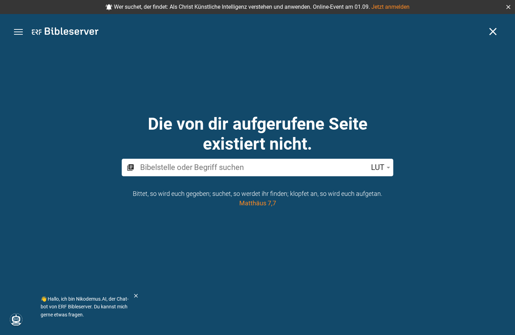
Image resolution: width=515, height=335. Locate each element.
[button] (508, 7)
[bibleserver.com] (65, 32)
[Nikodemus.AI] (16, 319)
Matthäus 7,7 (257, 203)
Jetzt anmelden (390, 7)
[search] (252, 167)
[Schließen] (493, 31)
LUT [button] (377, 167)
